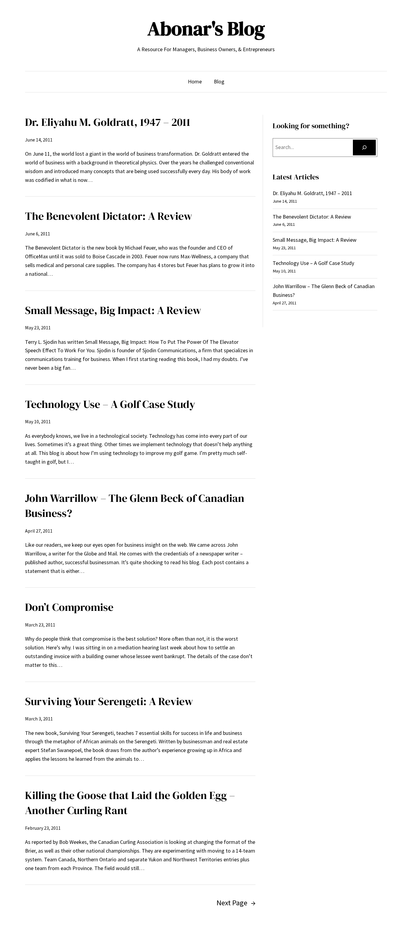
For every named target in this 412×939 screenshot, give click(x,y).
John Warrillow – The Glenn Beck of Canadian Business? (134, 506)
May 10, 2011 (38, 421)
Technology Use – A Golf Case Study (110, 404)
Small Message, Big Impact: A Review (113, 310)
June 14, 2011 (38, 140)
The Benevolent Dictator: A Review (108, 216)
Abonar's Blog (206, 28)
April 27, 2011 (38, 531)
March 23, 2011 (40, 625)
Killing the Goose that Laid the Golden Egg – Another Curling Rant (130, 803)
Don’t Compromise (69, 607)
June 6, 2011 (37, 234)
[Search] (364, 147)
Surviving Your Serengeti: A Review (109, 701)
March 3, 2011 (39, 719)
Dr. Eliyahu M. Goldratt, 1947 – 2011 (107, 122)
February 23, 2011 (43, 828)
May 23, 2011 (38, 328)
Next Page (236, 902)
